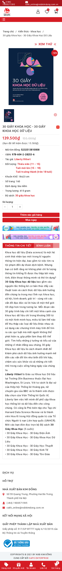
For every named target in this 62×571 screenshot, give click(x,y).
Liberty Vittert (22, 159)
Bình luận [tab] (43, 245)
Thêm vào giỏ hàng (31, 214)
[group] (31, 76)
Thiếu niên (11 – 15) (28, 164)
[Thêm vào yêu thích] (58, 127)
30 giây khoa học (25, 195)
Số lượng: (8, 202)
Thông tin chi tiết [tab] (18, 245)
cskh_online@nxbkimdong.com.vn (41, 4)
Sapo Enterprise (39, 558)
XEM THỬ (45, 44)
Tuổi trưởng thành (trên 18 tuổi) (34, 171)
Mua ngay (31, 219)
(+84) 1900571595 (8, 3)
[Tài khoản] (38, 12)
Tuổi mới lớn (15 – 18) (28, 168)
